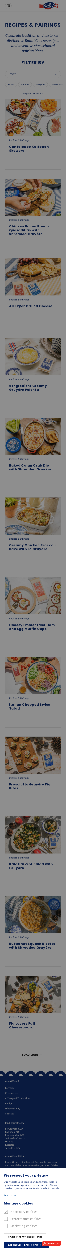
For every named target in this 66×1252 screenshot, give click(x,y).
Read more (10, 1195)
